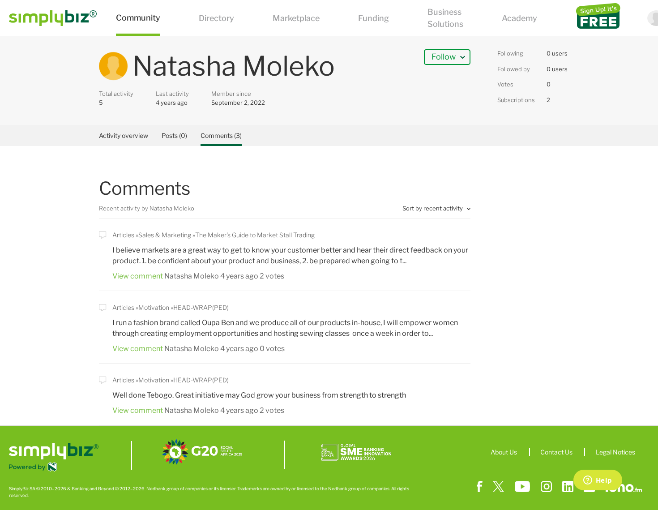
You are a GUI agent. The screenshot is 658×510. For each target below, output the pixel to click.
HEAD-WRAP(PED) (201, 307)
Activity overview (123, 135)
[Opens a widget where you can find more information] (597, 481)
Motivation (153, 307)
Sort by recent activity (433, 208)
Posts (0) (174, 135)
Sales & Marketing (164, 235)
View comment (137, 276)
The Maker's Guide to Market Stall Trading (255, 235)
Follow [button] (444, 56)
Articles (123, 235)
